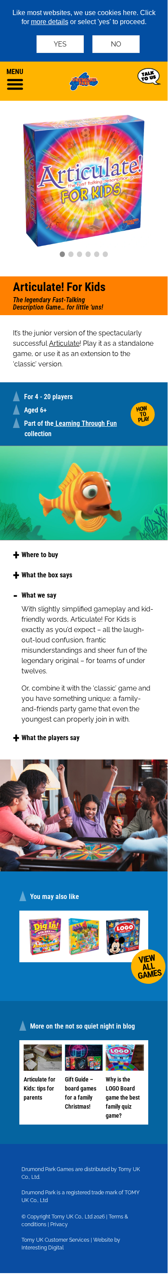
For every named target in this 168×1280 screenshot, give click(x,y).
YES (60, 44)
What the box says (46, 575)
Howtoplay (143, 414)
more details (49, 21)
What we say (38, 595)
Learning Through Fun (85, 423)
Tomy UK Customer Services (55, 1240)
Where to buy (39, 555)
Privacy (59, 1224)
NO (116, 44)
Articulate (64, 343)
